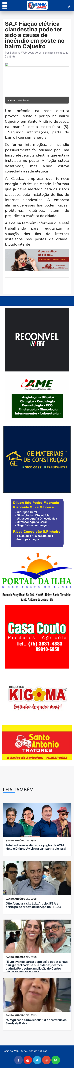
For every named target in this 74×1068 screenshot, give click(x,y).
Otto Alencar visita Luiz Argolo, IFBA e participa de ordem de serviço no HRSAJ (33, 905)
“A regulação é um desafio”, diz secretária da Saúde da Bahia (36, 1021)
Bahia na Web (18, 52)
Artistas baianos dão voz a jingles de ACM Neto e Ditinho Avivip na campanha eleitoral (36, 846)
